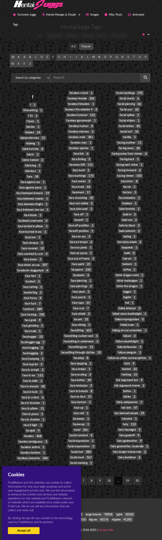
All (12, 57)
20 (137, 480)
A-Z (73, 46)
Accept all (23, 530)
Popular (86, 46)
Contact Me (106, 530)
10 (109, 480)
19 (127, 480)
